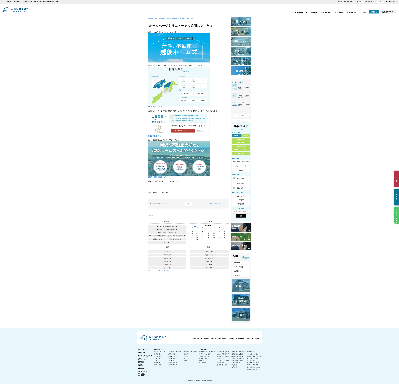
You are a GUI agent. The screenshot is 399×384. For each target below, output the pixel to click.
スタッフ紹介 (338, 12)
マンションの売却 (223, 360)
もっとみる (167, 242)
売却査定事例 (203, 358)
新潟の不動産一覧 (160, 352)
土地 (236, 166)
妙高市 (246, 149)
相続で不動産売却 (237, 360)
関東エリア (157, 365)
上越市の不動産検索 (190, 352)
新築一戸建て (236, 161)
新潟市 (236, 135)
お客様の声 (351, 12)
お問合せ (374, 12)
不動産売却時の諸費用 (254, 356)
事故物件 (234, 365)
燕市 (185, 358)
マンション (246, 166)
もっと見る (241, 115)
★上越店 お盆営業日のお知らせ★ (167, 226)
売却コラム (202, 360)
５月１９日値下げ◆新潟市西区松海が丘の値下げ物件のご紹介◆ (167, 236)
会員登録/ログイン (388, 12)
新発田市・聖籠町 (223, 356)
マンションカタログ (145, 356)
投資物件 (157, 362)
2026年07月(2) (167, 255)
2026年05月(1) (167, 261)
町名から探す (240, 183)
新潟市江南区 (172, 365)
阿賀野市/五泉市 (241, 142)
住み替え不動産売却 (238, 358)
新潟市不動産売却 (223, 352)
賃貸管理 (141, 362)
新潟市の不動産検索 (174, 352)
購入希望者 (202, 362)
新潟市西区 (172, 360)
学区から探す (240, 188)
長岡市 (186, 360)
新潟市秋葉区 (172, 362)
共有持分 (234, 367)
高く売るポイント (252, 358)
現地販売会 (241, 204)
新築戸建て (157, 354)
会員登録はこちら (154, 136)
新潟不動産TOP (301, 12)
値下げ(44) (209, 264)
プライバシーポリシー (252, 338)
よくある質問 (251, 360)
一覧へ (188, 204)
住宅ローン (142, 349)
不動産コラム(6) (209, 255)
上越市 (246, 135)
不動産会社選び (252, 369)
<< (195, 226)
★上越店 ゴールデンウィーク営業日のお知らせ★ (167, 239)
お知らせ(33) (209, 252)
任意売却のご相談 (237, 354)
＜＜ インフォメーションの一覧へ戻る (158, 270)
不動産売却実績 (204, 356)
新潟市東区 (172, 354)
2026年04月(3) (167, 264)
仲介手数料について (253, 362)
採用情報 (141, 368)
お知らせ (151, 215)
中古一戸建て (245, 161)
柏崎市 (236, 149)
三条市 (186, 356)
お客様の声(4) (209, 258)
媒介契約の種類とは (253, 367)
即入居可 (241, 200)
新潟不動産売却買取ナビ (157, 177)
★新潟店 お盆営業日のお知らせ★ (167, 229)
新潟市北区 (172, 358)
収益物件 (241, 170)
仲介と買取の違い (252, 354)
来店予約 (141, 365)
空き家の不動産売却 (238, 352)
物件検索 (314, 12)
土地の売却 (221, 362)
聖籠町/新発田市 (241, 139)
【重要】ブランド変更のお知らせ (167, 232)
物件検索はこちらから (156, 107)
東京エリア (241, 153)
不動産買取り (236, 362)
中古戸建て (157, 356)
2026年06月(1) (167, 258)
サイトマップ (142, 371)
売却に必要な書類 (252, 365)
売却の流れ (250, 352)
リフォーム (142, 359)
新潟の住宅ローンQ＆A (160, 203)
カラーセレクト (241, 196)
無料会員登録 (240, 338)
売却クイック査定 (205, 354)
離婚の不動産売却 (237, 356)
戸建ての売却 (221, 358)
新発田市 (187, 354)
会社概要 (362, 12)
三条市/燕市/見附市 (241, 146)
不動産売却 (325, 12)
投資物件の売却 (222, 365)
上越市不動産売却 (223, 354)
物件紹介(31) (209, 261)
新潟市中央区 (172, 356)
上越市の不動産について (215, 203)
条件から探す (240, 178)
